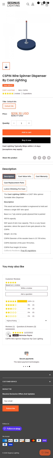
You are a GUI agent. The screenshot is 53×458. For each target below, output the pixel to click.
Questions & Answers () (26, 327)
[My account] (33, 4)
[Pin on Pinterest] (39, 157)
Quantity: (6, 123)
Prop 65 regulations (28, 251)
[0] (42, 4)
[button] (8, 94)
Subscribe (10, 408)
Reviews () (10, 327)
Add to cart (26, 132)
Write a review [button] (26, 288)
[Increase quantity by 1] (29, 123)
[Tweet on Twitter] (44, 157)
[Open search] (28, 4)
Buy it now (26, 140)
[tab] (8, 176)
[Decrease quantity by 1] (14, 123)
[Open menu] (3, 4)
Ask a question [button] (26, 294)
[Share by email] (49, 157)
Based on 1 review (13, 285)
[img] (18, 333)
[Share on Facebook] (34, 157)
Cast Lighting (8, 90)
